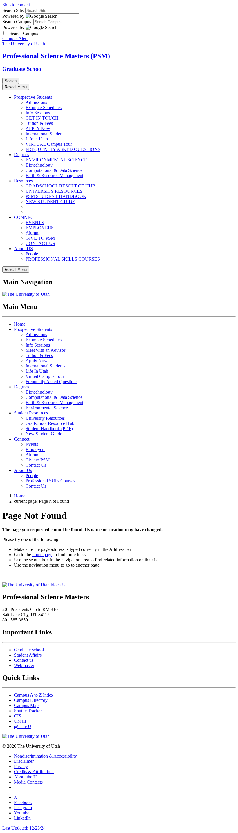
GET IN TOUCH (42, 118)
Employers (35, 449)
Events (32, 444)
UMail (20, 721)
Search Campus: (17, 21)
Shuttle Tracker (28, 710)
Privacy (21, 766)
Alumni (32, 232)
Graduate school (29, 649)
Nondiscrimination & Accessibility (45, 755)
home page (42, 554)
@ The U (22, 726)
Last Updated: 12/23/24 (24, 827)
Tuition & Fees (39, 123)
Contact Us (36, 465)
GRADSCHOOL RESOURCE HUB (60, 185)
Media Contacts (28, 782)
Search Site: (13, 10)
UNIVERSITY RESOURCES (54, 191)
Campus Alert (15, 38)
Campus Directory (31, 700)
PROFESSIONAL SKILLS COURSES (63, 259)
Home (19, 324)
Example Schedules (44, 107)
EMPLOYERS (40, 227)
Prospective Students (33, 97)
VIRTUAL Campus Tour (49, 144)
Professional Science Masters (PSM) (56, 56)
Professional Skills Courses (50, 480)
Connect (21, 439)
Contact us (23, 660)
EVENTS (35, 222)
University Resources (45, 418)
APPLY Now (38, 128)
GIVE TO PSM (40, 238)
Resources (23, 180)
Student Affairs (28, 654)
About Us (23, 470)
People (32, 253)
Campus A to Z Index (33, 695)
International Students (45, 133)
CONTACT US (40, 243)
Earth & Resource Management (54, 175)
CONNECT (25, 217)
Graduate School (22, 69)
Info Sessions (38, 112)
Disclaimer (24, 761)
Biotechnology (39, 165)
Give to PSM (38, 459)
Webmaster (24, 665)
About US (23, 248)
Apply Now (37, 360)
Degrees (21, 154)
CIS (17, 715)
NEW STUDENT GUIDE (50, 201)
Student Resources (31, 412)
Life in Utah (37, 138)
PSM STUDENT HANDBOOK (56, 196)
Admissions (36, 102)
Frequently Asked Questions (51, 381)
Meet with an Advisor (45, 350)
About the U (25, 776)
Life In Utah (37, 371)
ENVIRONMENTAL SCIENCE (56, 159)
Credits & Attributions (34, 771)
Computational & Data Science (54, 170)
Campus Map (26, 705)
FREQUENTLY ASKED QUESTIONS (63, 149)
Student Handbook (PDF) (49, 428)
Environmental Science (47, 407)
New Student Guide (44, 433)
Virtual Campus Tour (45, 376)
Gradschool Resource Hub (50, 423)
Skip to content (16, 4)
